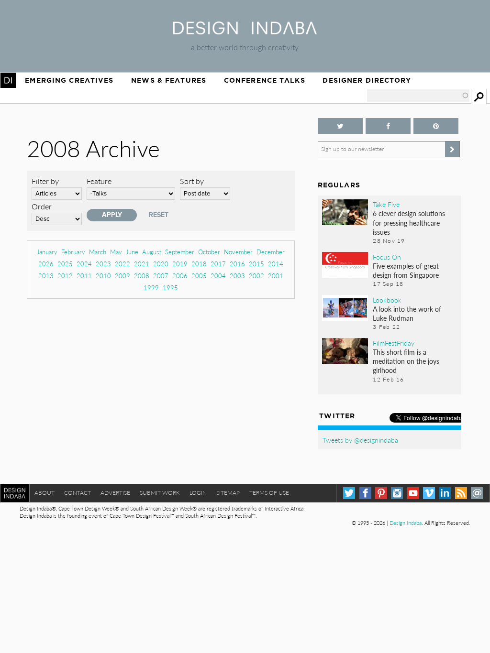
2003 (237, 275)
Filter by (45, 180)
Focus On (387, 256)
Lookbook (387, 300)
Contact (77, 493)
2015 (256, 263)
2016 (237, 263)
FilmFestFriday (393, 343)
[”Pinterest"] (435, 126)
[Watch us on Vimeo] (429, 493)
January (47, 251)
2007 (160, 275)
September (179, 251)
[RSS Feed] (461, 493)
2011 (84, 275)
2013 (46, 275)
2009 (122, 275)
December (270, 251)
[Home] (245, 31)
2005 (199, 275)
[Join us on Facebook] (388, 126)
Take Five (386, 204)
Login (198, 493)
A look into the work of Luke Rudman (407, 313)
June (132, 251)
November (238, 251)
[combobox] (418, 95)
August (151, 251)
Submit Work (160, 493)
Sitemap (228, 493)
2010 (103, 275)
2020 (160, 263)
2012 (65, 275)
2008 (141, 275)
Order (42, 206)
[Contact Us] (477, 493)
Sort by (192, 180)
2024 (84, 263)
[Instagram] (397, 493)
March (97, 251)
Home (8, 80)
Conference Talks (264, 80)
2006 (180, 275)
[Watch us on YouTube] (413, 493)
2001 (275, 275)
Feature (99, 180)
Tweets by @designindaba (360, 440)
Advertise (115, 493)
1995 (170, 287)
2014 (275, 263)
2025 (65, 263)
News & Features (168, 80)
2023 (103, 263)
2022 (122, 263)
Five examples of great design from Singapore (406, 270)
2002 (256, 275)
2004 (218, 275)
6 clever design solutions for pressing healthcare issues (409, 222)
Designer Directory (367, 80)
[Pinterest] (381, 493)
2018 (199, 263)
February (73, 251)
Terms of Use (269, 493)
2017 (218, 263)
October (209, 251)
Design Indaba (406, 522)
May (116, 251)
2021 (141, 263)
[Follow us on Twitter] (340, 126)
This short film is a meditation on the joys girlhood (406, 361)
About (44, 493)
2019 (180, 263)
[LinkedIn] (445, 493)
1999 (151, 287)
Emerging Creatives (69, 80)
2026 (46, 263)
